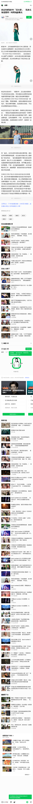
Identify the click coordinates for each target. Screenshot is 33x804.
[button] (5, 802)
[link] (11, 802)
